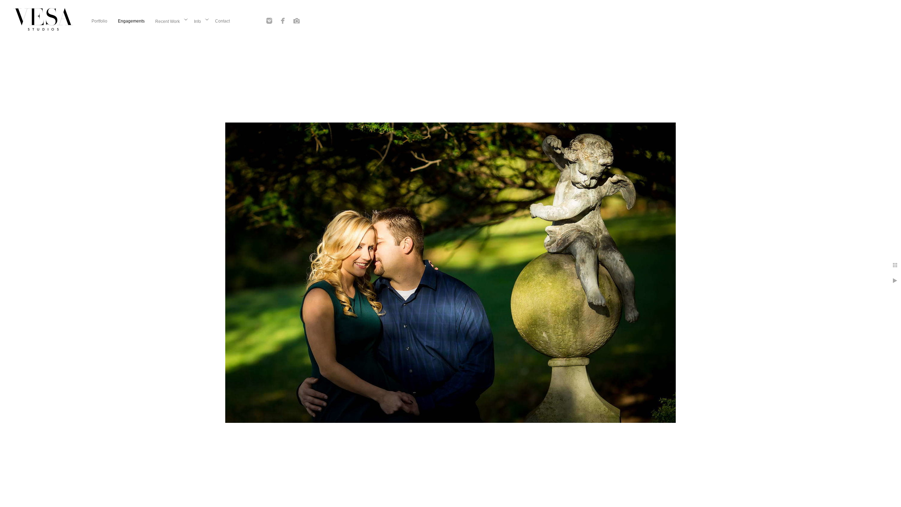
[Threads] (297, 21)
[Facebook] (283, 21)
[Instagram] (269, 21)
